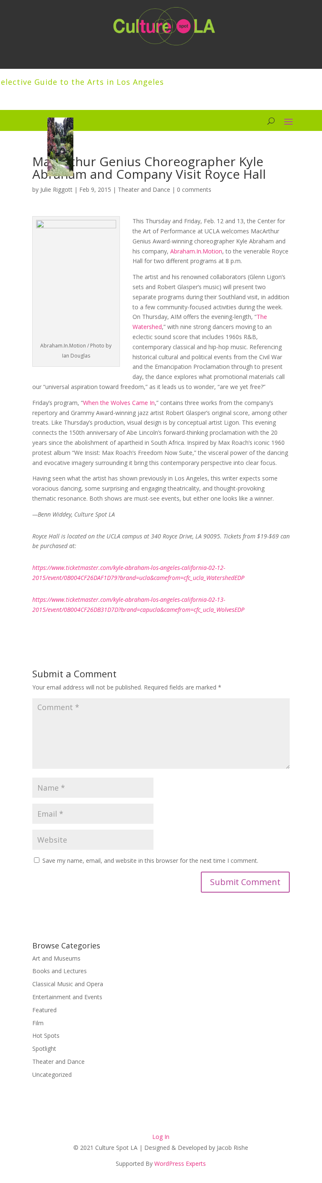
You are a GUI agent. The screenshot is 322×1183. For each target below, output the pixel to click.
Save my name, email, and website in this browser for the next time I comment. (150, 860)
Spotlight (44, 1048)
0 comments (194, 189)
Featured (44, 1010)
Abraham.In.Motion (196, 251)
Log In (160, 1137)
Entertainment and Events (67, 997)
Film (38, 1023)
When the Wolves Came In (119, 403)
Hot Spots (46, 1035)
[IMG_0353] (60, 174)
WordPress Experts (180, 1163)
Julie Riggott (56, 189)
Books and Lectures (59, 971)
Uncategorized (52, 1075)
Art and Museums (56, 958)
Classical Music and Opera (67, 984)
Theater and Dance (144, 189)
